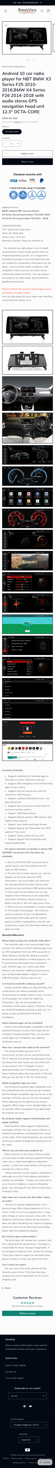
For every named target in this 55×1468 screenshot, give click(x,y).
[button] (6, 11)
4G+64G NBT (12, 131)
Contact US (10, 1371)
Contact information (36, 1463)
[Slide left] (21, 60)
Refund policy (17, 1458)
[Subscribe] (43, 1396)
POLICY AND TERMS (15, 1365)
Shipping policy (19, 1463)
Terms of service (45, 1458)
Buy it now (28, 161)
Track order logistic (14, 1378)
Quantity (6, 138)
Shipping (17, 122)
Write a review (27, 1313)
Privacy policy (31, 1458)
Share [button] (8, 1288)
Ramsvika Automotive (26, 1455)
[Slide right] (33, 60)
